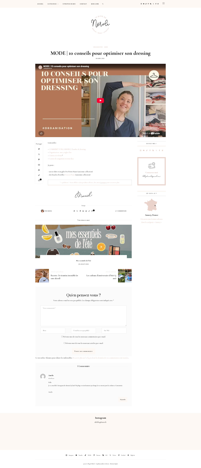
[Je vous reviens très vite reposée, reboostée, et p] (87, 435)
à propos (103, 182)
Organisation (98, 47)
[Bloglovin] (158, 3)
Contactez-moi (151, 172)
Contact (83, 4)
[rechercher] (103, 4)
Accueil (40, 4)
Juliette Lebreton (105, 464)
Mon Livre (95, 4)
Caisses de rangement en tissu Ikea (61, 159)
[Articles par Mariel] (42, 211)
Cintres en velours (55, 155)
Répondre (123, 399)
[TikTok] (147, 150)
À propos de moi (69, 4)
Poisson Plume (70, 175)
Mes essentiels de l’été (83, 261)
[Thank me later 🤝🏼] (188, 435)
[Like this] (39, 181)
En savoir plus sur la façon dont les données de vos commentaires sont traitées (100, 358)
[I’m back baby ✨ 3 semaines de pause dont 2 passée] (62, 435)
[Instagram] (141, 3)
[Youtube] (143, 3)
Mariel (50, 211)
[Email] (39, 164)
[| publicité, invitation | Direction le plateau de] (37, 435)
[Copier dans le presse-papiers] (39, 175)
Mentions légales (114, 464)
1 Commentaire (121, 211)
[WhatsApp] (39, 170)
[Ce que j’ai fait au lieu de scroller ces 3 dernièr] (12, 435)
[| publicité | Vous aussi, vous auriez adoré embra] (138, 435)
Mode (106, 47)
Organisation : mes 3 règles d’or (60, 152)
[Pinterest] (148, 3)
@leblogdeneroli (100, 422)
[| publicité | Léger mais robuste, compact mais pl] (113, 435)
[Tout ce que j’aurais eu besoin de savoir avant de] (163, 435)
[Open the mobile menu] (163, 3)
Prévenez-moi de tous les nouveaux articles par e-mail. (84, 343)
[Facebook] (39, 149)
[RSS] (150, 3)
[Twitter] (153, 3)
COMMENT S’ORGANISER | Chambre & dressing (67, 149)
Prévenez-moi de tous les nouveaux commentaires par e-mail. (84, 337)
